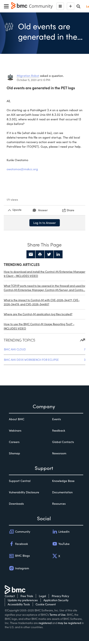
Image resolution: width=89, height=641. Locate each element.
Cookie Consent (46, 604)
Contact (10, 596)
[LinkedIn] (58, 254)
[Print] (40, 254)
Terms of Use (57, 615)
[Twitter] (49, 254)
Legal (42, 596)
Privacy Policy (60, 596)
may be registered (69, 623)
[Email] (30, 254)
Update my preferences (23, 600)
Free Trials (26, 596)
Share (70, 210)
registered (45, 623)
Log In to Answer (44, 223)
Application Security (56, 600)
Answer (43, 210)
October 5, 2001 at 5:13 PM (33, 80)
